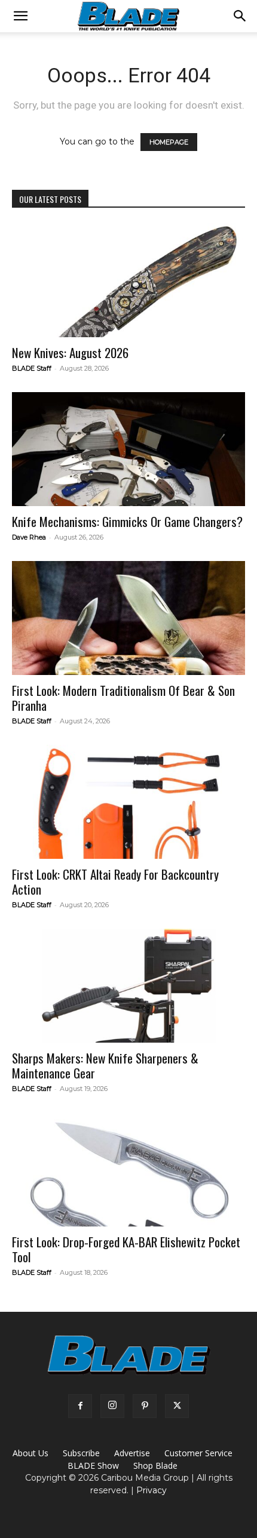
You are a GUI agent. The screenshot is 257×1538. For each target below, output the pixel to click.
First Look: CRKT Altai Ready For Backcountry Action (115, 881)
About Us (30, 1453)
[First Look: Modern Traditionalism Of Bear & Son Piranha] (128, 618)
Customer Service (198, 1453)
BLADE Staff (31, 368)
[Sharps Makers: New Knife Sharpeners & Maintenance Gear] (128, 986)
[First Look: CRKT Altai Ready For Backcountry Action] (128, 802)
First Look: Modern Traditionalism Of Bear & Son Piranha (123, 697)
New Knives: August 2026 (70, 352)
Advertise (132, 1453)
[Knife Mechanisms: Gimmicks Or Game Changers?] (128, 449)
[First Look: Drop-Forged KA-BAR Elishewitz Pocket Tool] (128, 1169)
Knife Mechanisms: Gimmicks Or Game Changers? (127, 521)
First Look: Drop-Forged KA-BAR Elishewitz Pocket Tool (126, 1249)
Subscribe (81, 1453)
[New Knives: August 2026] (128, 280)
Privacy (151, 1490)
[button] (20, 16)
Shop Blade (155, 1465)
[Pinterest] (145, 1406)
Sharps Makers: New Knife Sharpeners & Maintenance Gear (105, 1065)
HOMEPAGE (168, 142)
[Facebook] (80, 1406)
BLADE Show (93, 1465)
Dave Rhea (29, 537)
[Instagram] (112, 1406)
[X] (177, 1406)
